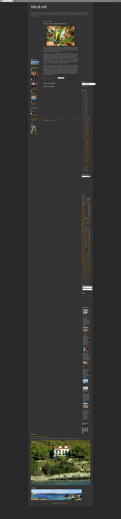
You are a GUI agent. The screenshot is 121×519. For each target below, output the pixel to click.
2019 (84, 103)
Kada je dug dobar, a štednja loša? (39, 436)
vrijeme (83, 215)
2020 (84, 101)
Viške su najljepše (37, 74)
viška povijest (85, 234)
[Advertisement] (35, 29)
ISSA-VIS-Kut (33, 71)
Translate (86, 86)
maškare (88, 245)
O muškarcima (86, 162)
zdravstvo (83, 250)
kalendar (87, 276)
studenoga (86, 119)
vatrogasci (88, 265)
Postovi (84, 287)
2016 (84, 108)
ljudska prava (84, 252)
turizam (88, 203)
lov (89, 222)
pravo (89, 260)
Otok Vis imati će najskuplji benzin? (87, 155)
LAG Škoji (86, 253)
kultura (84, 198)
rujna (85, 122)
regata (83, 244)
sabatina (83, 257)
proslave (84, 207)
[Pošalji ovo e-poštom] (58, 78)
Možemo (89, 279)
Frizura (85, 163)
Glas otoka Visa (85, 278)
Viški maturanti (89, 348)
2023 (84, 96)
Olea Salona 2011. (86, 158)
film (83, 270)
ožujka (85, 165)
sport (86, 227)
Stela (86, 247)
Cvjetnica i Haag (87, 137)
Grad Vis (84, 222)
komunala (84, 212)
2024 (84, 95)
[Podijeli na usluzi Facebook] (62, 78)
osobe (89, 242)
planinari (87, 263)
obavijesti (84, 208)
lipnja (85, 127)
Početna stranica (60, 118)
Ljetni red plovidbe (89, 382)
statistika (84, 221)
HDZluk (83, 249)
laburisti (83, 210)
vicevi (83, 277)
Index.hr (32, 111)
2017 (84, 106)
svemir (89, 280)
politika (86, 220)
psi (89, 252)
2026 (84, 91)
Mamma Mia (84, 279)
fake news (85, 280)
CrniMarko (87, 277)
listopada (86, 121)
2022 (84, 98)
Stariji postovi (74, 118)
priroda (83, 213)
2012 (84, 114)
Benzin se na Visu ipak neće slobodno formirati (86, 150)
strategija (87, 264)
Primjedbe (85, 289)
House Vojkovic (87, 246)
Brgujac (83, 228)
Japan (86, 243)
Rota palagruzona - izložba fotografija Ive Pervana (87, 141)
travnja (85, 131)
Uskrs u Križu (86, 136)
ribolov (83, 240)
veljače (85, 167)
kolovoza (86, 124)
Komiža (86, 231)
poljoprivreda (85, 211)
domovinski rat (85, 238)
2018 (84, 105)
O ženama (86, 160)
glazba (84, 199)
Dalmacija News (34, 115)
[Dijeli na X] (61, 78)
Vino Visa (84, 237)
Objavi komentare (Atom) (54, 120)
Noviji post (46, 118)
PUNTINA (33, 80)
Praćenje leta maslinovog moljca (86, 133)
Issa (82, 263)
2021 (84, 100)
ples (82, 264)
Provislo (83, 265)
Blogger (67, 503)
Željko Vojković (35, 132)
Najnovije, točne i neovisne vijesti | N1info (34, 119)
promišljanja (84, 251)
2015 (84, 109)
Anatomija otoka (85, 239)
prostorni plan (85, 236)
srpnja (85, 126)
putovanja (84, 233)
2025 (84, 93)
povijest (88, 229)
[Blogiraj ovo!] (59, 78)
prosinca (86, 117)
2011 (84, 116)
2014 (84, 111)
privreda (83, 216)
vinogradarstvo (85, 226)
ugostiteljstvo (86, 262)
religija (83, 217)
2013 (84, 113)
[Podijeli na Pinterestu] (63, 78)
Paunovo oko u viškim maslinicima (87, 146)
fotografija (88, 223)
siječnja (85, 169)
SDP (88, 273)
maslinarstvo (49, 79)
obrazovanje (84, 232)
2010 (84, 171)
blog (86, 256)
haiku (89, 218)
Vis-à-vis (39, 6)
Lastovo (84, 273)
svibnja (85, 129)
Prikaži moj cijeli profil (35, 134)
